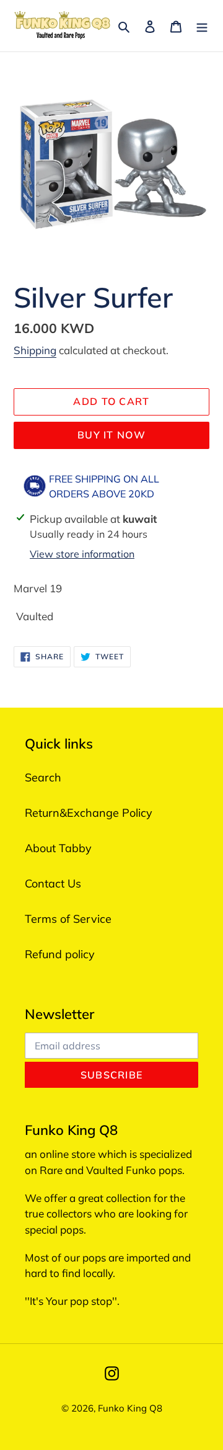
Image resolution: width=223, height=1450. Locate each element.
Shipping (35, 350)
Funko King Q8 (130, 1408)
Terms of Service (68, 919)
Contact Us (53, 883)
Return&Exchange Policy (88, 813)
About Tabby (58, 848)
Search (43, 777)
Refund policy (60, 954)
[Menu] (202, 25)
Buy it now (111, 435)
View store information (82, 554)
